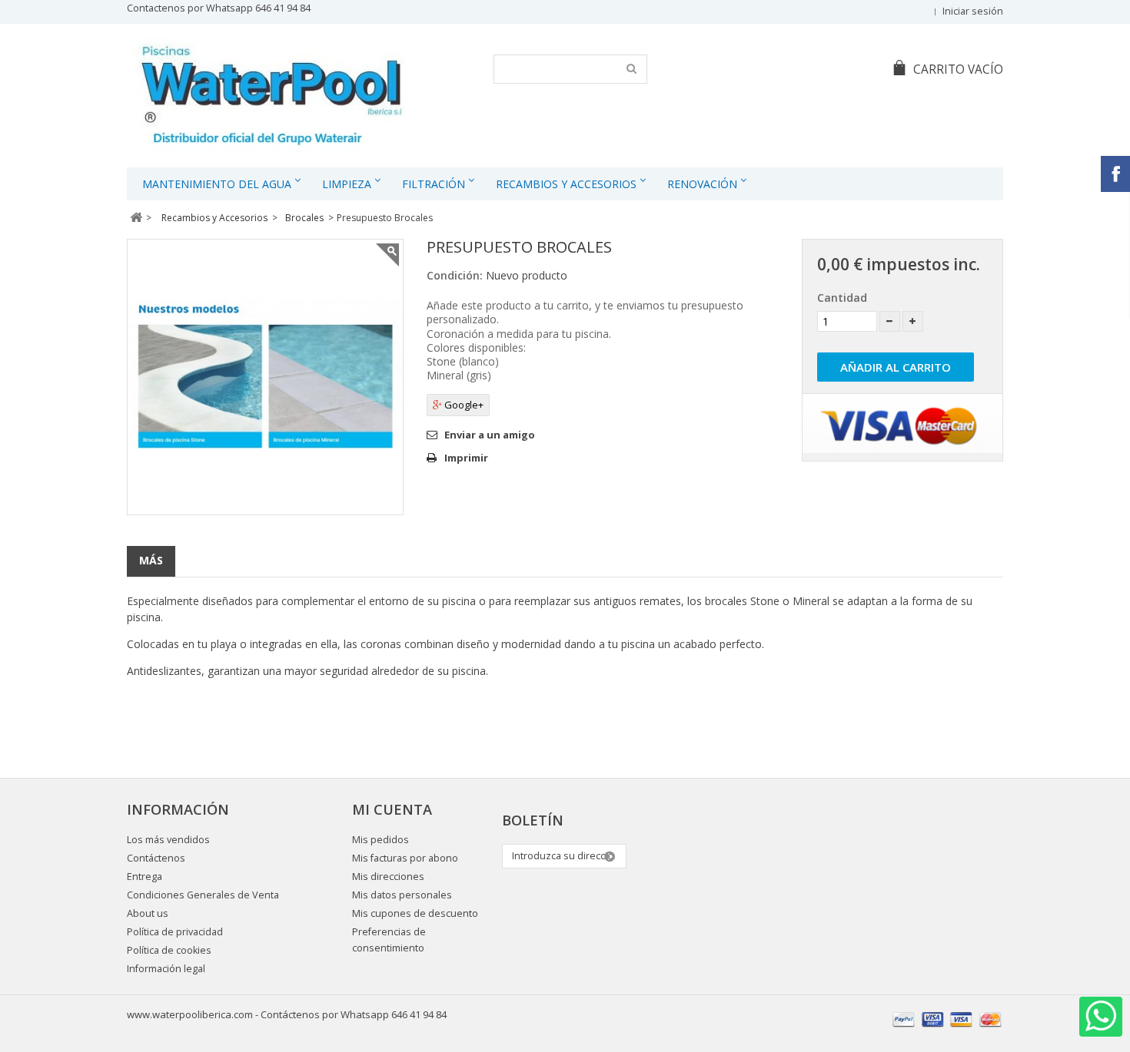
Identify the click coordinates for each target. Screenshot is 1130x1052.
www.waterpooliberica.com (190, 1014)
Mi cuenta (392, 809)
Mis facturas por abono (405, 858)
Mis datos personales (402, 894)
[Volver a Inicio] (136, 217)
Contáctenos (156, 858)
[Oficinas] (271, 97)
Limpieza (346, 184)
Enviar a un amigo (489, 435)
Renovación (702, 184)
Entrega (144, 876)
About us (147, 913)
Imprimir (466, 458)
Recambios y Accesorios (566, 184)
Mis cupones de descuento (415, 913)
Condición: (455, 275)
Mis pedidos (380, 839)
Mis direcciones (388, 876)
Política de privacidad (175, 931)
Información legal (166, 968)
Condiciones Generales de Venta (203, 894)
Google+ (463, 405)
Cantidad (842, 297)
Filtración (433, 184)
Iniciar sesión (972, 11)
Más (151, 560)
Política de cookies (169, 950)
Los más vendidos (168, 839)
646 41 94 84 (283, 8)
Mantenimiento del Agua (216, 184)
